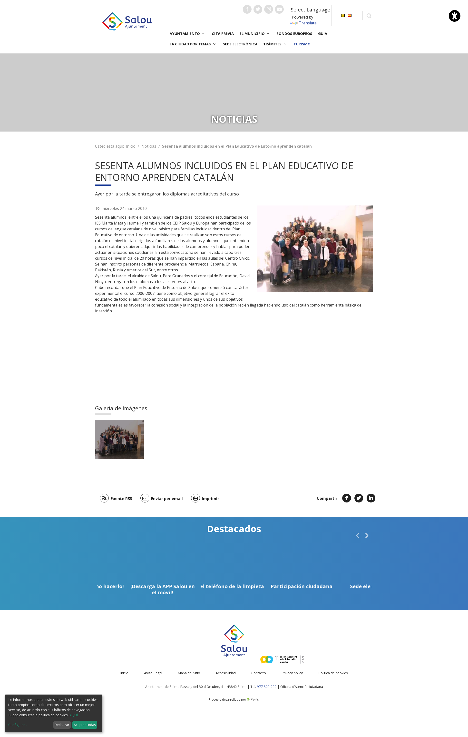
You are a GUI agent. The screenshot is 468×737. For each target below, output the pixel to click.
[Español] (349, 15)
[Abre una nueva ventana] (247, 9)
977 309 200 (266, 686)
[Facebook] (346, 498)
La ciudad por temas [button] (191, 43)
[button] (357, 535)
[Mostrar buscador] (369, 15)
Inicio (131, 146)
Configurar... (17, 724)
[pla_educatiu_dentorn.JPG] (119, 439)
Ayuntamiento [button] (185, 33)
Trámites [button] (273, 43)
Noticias (148, 146)
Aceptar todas (85, 724)
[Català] (343, 15)
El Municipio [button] (253, 33)
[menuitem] (343, 15)
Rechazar (62, 724)
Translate (308, 23)
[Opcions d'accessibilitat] (454, 16)
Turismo (302, 43)
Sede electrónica (240, 43)
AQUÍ (73, 715)
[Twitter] (358, 498)
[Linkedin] (371, 498)
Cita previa (223, 33)
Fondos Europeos (294, 33)
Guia (322, 33)
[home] (127, 20)
